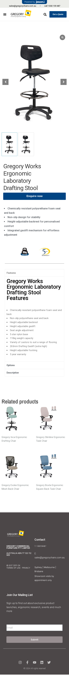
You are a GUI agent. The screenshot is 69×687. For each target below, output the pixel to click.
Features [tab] (11, 272)
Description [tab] (13, 372)
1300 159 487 (54, 6)
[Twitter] (49, 662)
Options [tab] (11, 365)
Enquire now (34, 196)
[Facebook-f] (27, 662)
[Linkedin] (41, 662)
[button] (4, 14)
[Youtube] (34, 662)
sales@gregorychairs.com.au (22, 6)
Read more (11, 419)
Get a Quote (58, 14)
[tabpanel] (34, 319)
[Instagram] (20, 662)
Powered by (29, 2)
